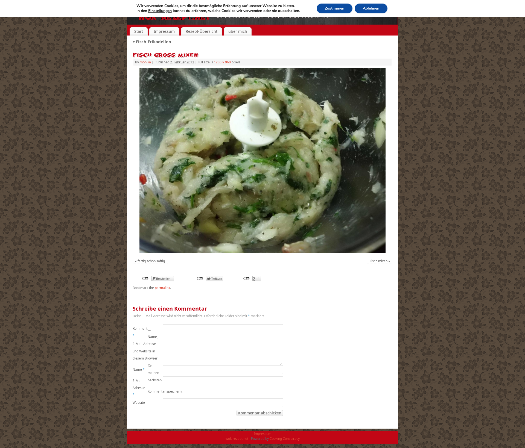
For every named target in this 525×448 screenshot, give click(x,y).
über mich (237, 31)
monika (145, 62)
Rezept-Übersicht (201, 31)
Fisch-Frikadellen (152, 41)
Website (139, 402)
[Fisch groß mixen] (262, 160)
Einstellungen (160, 10)
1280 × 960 (222, 62)
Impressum (164, 31)
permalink (162, 287)
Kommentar (140, 332)
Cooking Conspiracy (285, 438)
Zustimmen (334, 8)
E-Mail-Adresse (139, 387)
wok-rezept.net (237, 438)
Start (138, 31)
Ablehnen (371, 8)
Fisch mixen (378, 261)
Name (139, 369)
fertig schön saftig (151, 261)
